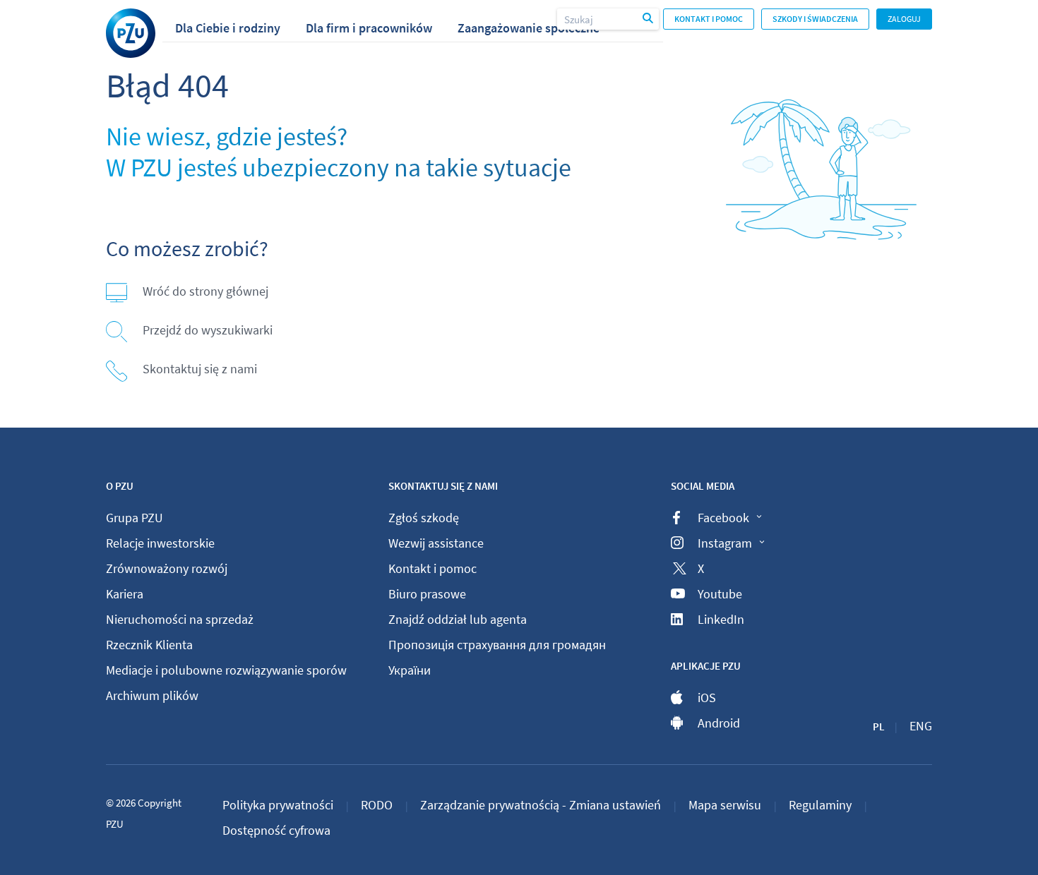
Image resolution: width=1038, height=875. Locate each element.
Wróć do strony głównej (205, 291)
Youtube (720, 594)
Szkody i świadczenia (815, 18)
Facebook (723, 517)
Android (719, 723)
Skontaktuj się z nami (200, 369)
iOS (707, 697)
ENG (920, 726)
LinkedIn (721, 619)
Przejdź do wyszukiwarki (208, 330)
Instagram (725, 543)
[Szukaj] (649, 19)
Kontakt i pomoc (708, 18)
